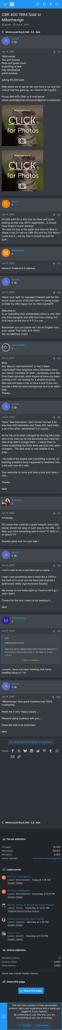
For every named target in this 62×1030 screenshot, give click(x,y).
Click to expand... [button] (31, 660)
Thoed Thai (14, 932)
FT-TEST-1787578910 (19, 890)
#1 (59, 51)
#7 (59, 513)
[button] (5, 4)
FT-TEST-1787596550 (19, 876)
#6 (59, 417)
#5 (59, 358)
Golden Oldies (15, 883)
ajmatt (8, 24)
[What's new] (51, 4)
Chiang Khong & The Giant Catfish (26, 918)
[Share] (54, 52)
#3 (59, 263)
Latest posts (14, 869)
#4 (59, 292)
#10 (58, 697)
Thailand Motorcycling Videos (23, 911)
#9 (59, 631)
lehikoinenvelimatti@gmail (46, 858)
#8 (59, 565)
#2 (59, 214)
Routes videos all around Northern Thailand (31, 904)
